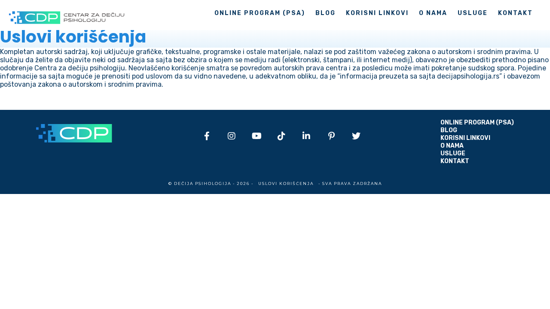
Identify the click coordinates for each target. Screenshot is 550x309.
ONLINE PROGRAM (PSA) (259, 13)
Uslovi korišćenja (286, 183)
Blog (325, 13)
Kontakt (515, 13)
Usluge (473, 13)
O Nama (433, 13)
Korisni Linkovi (377, 13)
